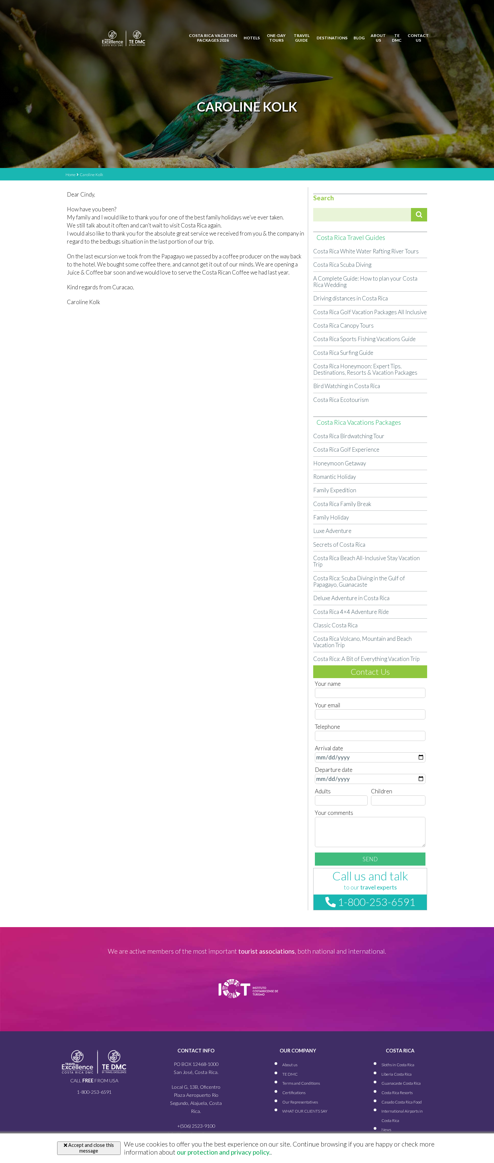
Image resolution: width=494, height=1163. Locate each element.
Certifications (293, 1092)
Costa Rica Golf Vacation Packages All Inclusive (370, 312)
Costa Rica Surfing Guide (343, 352)
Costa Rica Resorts (397, 1092)
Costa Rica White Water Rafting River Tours (366, 251)
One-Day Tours (276, 38)
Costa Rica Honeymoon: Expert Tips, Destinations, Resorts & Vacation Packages (365, 369)
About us (378, 38)
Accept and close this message (90, 1148)
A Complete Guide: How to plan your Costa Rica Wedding (365, 281)
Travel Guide (302, 38)
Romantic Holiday (334, 476)
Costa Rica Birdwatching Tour (348, 436)
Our (300, 1102)
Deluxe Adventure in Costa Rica (351, 597)
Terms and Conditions (301, 1083)
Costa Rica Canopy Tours (343, 325)
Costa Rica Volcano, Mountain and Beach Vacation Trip (362, 642)
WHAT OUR (304, 1111)
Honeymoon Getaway (339, 463)
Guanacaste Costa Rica (401, 1083)
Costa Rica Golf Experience (346, 449)
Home (71, 174)
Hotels (252, 38)
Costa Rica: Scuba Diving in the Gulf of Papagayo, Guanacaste (359, 581)
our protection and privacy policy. (223, 1152)
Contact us (418, 38)
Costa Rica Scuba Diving (342, 264)
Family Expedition (334, 490)
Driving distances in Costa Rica (350, 298)
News (386, 1129)
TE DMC (397, 38)
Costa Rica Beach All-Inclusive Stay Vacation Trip (366, 561)
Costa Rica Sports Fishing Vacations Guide (364, 338)
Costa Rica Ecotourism (341, 399)
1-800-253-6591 (375, 902)
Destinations (332, 38)
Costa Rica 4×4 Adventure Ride (351, 611)
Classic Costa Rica (335, 625)
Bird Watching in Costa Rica (346, 385)
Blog (359, 38)
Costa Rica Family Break (342, 503)
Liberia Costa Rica (396, 1074)
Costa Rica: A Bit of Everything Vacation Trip (366, 658)
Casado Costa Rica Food (401, 1102)
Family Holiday (331, 517)
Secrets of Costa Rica (339, 544)
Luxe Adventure (332, 530)
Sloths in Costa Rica (397, 1064)
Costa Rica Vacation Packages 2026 (213, 38)
